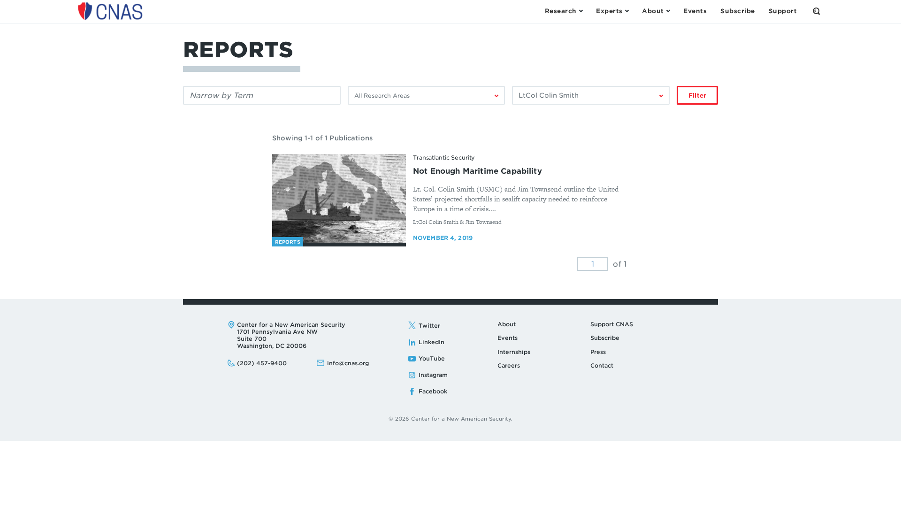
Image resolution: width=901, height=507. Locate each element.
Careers (508, 365)
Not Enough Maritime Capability (477, 171)
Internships (513, 351)
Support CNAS (611, 324)
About (506, 324)
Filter (697, 95)
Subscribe (604, 337)
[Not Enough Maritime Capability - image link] (339, 198)
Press (598, 351)
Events (507, 337)
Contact (601, 365)
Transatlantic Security (444, 157)
